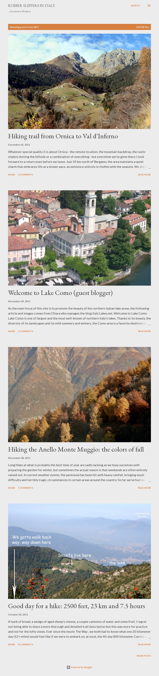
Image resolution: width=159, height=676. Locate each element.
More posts (144, 655)
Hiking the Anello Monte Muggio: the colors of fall (76, 449)
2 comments (25, 331)
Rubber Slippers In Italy (31, 5)
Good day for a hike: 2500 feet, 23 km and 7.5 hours (76, 605)
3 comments (25, 174)
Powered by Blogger (81, 667)
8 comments (25, 644)
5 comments (25, 487)
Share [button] (11, 174)
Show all (142, 26)
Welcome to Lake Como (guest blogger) (60, 292)
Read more (144, 174)
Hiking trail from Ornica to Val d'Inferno (63, 135)
